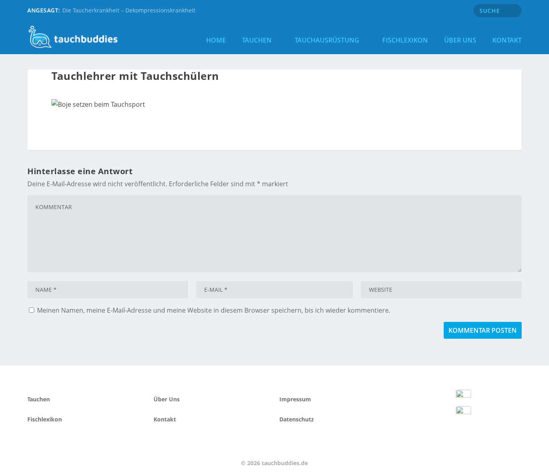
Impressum (295, 399)
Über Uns (460, 40)
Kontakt (507, 40)
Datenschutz (296, 419)
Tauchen (257, 40)
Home (216, 40)
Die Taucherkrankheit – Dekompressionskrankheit (128, 10)
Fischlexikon (405, 40)
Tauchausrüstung (327, 40)
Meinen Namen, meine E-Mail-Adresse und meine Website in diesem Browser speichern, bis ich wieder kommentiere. (213, 310)
